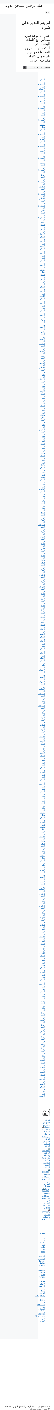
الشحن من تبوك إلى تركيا (42, 1043)
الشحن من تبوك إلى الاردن (42, 748)
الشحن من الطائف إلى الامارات (41, 689)
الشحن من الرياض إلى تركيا (42, 315)
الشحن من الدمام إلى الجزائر (42, 653)
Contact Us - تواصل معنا (42, 1245)
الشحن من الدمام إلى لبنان (42, 617)
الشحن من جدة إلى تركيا (42, 460)
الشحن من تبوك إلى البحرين (42, 901)
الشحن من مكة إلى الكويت (42, 913)
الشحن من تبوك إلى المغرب (42, 1091)
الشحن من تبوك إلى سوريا (42, 996)
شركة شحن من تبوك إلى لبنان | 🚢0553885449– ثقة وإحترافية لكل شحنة (46, 1128)
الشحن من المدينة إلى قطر (42, 772)
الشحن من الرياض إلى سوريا (42, 303)
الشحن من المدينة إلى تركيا (42, 1020)
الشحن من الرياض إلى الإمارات (41, 229)
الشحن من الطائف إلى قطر (42, 784)
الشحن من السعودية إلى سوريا (41, 158)
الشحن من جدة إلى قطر (42, 398)
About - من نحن (42, 1236)
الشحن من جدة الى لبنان (42, 472)
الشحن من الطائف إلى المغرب (42, 1079)
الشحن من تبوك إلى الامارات (41, 701)
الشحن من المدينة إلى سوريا (42, 972)
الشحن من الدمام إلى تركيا (42, 605)
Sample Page (42, 1273)
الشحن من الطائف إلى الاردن (42, 736)
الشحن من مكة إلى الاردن (42, 713)
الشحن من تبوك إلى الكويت (42, 948)
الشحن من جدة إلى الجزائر (42, 508)
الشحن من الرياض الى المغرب (42, 339)
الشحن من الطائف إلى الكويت (42, 936)
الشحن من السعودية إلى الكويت (41, 146)
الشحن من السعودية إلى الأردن (41, 96)
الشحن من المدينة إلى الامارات (41, 677)
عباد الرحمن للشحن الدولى (23, 6)
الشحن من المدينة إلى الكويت (42, 924)
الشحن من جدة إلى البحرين (42, 424)
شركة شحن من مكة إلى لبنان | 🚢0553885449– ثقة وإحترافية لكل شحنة (46, 1189)
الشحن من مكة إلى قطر (42, 760)
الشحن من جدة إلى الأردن (42, 386)
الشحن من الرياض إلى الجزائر (42, 363)
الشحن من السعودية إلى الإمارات (41, 84)
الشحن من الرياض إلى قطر (42, 253)
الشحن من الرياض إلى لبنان (42, 327)
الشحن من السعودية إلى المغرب (41, 182)
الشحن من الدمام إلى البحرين (42, 570)
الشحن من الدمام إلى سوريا (42, 593)
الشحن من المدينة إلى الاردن (42, 724)
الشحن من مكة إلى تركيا (42, 1008)
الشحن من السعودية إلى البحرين (41, 134)
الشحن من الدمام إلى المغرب (42, 629)
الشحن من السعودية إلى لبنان (41, 217)
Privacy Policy (42, 1262)
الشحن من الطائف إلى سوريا (42, 984)
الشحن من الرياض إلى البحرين (42, 279)
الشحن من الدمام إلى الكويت (42, 582)
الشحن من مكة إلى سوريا (42, 960)
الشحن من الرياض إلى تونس (42, 351)
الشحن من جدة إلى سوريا (42, 448)
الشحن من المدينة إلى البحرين (42, 877)
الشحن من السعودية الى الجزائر (41, 193)
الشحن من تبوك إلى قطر (42, 796)
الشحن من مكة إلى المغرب (42, 1055)
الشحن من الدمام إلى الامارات (41, 520)
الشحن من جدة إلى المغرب (42, 484)
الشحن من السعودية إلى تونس (41, 205)
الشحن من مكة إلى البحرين (42, 865)
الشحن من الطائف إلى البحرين (42, 889)
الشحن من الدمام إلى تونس (42, 641)
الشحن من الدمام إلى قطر (42, 543)
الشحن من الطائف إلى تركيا (42, 1032)
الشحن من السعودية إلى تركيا (41, 170)
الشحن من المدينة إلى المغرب (42, 1067)
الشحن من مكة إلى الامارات (41, 665)
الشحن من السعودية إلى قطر (41, 108)
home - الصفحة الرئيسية (41, 1255)
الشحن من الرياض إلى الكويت (42, 291)
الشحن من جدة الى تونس (42, 496)
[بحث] (24, 67)
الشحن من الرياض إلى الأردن (42, 241)
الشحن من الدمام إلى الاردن (42, 532)
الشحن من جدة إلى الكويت (42, 436)
